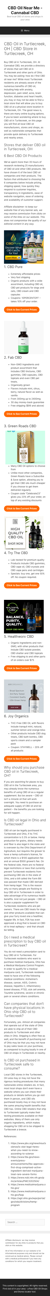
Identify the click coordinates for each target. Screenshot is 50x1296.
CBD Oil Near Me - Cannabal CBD (25, 10)
